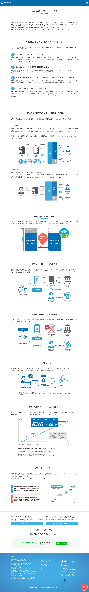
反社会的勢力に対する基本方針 (67, 561)
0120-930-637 (41, 533)
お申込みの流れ (44, 564)
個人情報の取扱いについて (66, 567)
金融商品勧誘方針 (65, 560)
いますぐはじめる (84, 587)
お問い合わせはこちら (27, 523)
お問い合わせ (44, 569)
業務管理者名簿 (64, 571)
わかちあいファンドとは (46, 560)
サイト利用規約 (64, 568)
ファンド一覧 (44, 563)
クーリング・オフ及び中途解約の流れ (69, 569)
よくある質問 (44, 565)
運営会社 (43, 571)
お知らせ (43, 567)
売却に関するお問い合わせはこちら (62, 523)
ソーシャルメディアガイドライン (68, 572)
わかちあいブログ (44, 568)
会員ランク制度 (44, 561)
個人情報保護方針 (65, 565)
